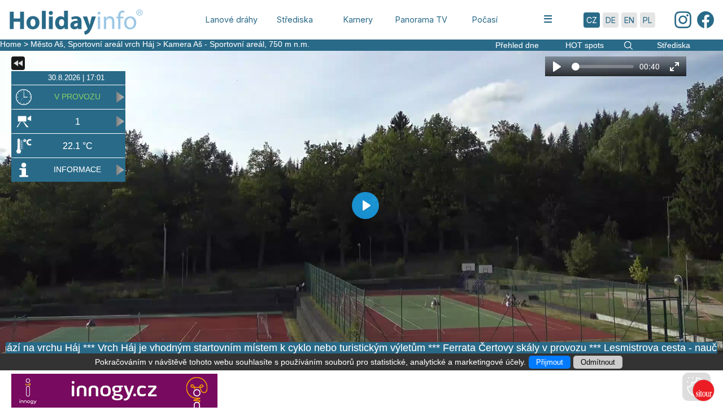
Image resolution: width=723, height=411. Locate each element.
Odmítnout (598, 362)
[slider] (603, 66)
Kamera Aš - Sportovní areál (213, 44)
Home (10, 44)
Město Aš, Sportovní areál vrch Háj (92, 44)
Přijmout (549, 362)
